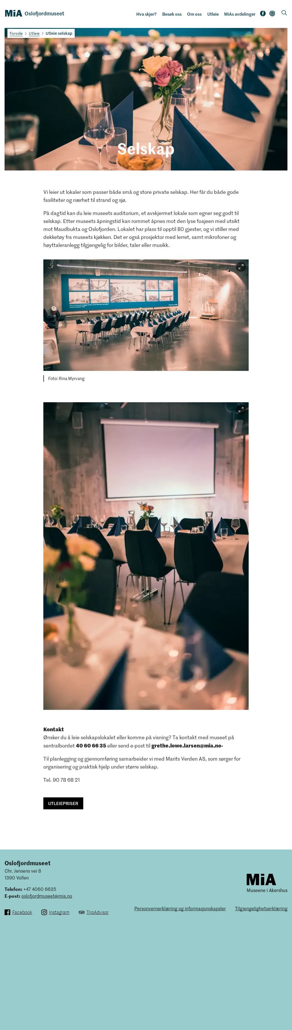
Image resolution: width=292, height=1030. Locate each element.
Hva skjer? (146, 14)
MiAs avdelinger (240, 14)
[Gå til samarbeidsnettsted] (261, 879)
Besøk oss (172, 14)
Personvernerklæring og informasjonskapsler (180, 908)
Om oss (194, 14)
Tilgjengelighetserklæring (261, 908)
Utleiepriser (63, 803)
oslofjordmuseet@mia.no (46, 896)
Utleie (213, 14)
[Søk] (284, 13)
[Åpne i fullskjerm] (241, 267)
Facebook (263, 15)
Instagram (272, 15)
